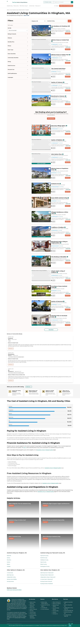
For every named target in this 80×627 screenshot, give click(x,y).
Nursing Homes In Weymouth (46, 574)
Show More (51, 329)
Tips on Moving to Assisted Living (51, 537)
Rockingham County (44, 566)
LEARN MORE (68, 31)
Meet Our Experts (57, 603)
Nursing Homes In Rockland (46, 583)
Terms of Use (17, 617)
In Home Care (10, 572)
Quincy (8, 557)
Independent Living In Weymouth (47, 577)
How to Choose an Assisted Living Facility (53, 520)
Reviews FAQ (55, 610)
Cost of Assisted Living (15, 537)
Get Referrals (44, 607)
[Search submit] (69, 21)
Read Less (28, 386)
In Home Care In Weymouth (46, 579)
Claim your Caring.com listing (14, 589)
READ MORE (26, 15)
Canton (8, 562)
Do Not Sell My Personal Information (33, 616)
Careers (54, 612)
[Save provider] (49, 26)
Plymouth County (44, 555)
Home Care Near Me (68, 610)
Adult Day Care (10, 574)
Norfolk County (43, 557)
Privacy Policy (33, 613)
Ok (70, 625)
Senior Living (9, 9)
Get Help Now (51, 118)
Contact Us (55, 613)
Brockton (9, 559)
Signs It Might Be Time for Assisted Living (20, 504)
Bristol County (43, 564)
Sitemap (31, 610)
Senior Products (33, 609)
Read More (11, 505)
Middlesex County (44, 559)
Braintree (9, 555)
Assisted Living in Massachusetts (45, 449)
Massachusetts (22, 9)
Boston (8, 564)
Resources (32, 607)
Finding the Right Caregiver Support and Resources (56, 504)
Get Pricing (68, 33)
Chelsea (8, 566)
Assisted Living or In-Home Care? (17, 520)
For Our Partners (45, 609)
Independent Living (11, 577)
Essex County (43, 562)
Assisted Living (15, 9)
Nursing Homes (10, 581)
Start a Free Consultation (66, 5)
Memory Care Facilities (12, 579)
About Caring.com (57, 602)
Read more (11, 348)
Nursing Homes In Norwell (46, 581)
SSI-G (25, 447)
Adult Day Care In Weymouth (46, 572)
